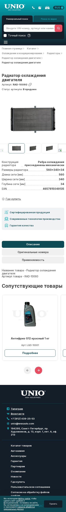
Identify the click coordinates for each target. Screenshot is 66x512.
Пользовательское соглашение (30, 486)
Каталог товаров (21, 445)
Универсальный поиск (17, 19)
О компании (18, 471)
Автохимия (18, 450)
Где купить (18, 481)
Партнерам (18, 466)
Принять (53, 504)
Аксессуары (18, 455)
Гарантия (16, 461)
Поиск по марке (49, 19)
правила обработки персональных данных (19, 508)
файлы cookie (24, 498)
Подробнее (30, 353)
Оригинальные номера (33, 252)
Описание (33, 244)
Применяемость (33, 259)
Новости (16, 476)
